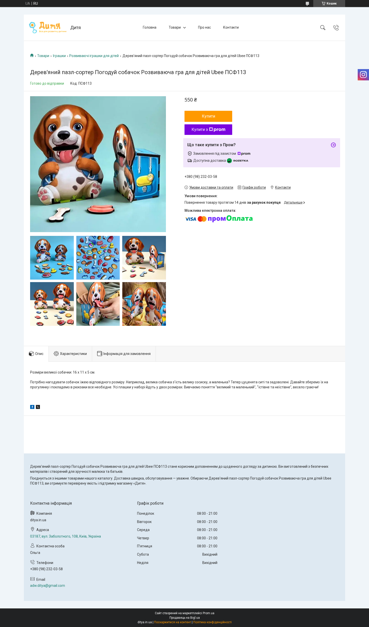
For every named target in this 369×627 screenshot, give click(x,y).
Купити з (200, 129)
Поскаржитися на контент (172, 622)
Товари (175, 27)
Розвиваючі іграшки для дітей (94, 56)
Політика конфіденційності (212, 622)
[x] (38, 408)
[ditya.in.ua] (48, 28)
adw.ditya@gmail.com (47, 586)
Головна (149, 27)
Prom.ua (208, 613)
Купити (208, 116)
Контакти (231, 27)
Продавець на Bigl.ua (184, 617)
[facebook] (32, 408)
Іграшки (59, 56)
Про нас (204, 27)
